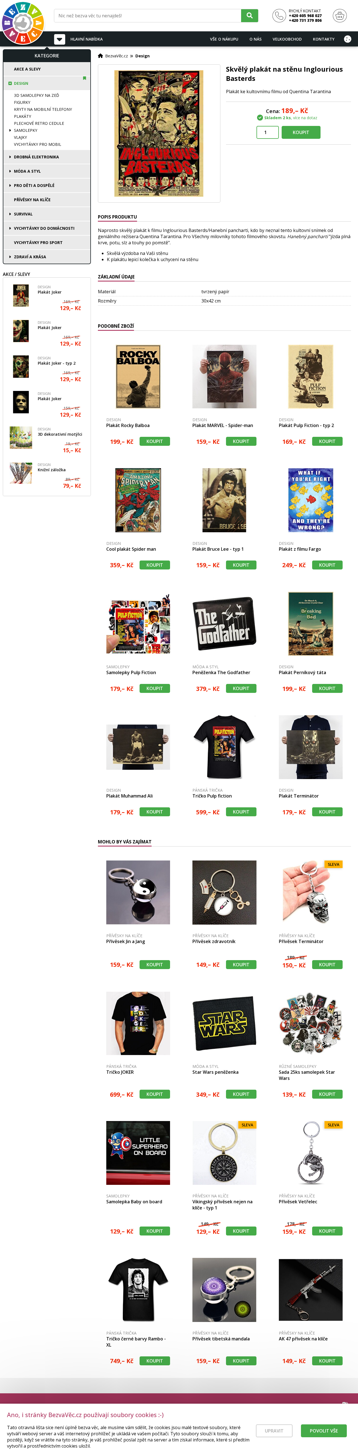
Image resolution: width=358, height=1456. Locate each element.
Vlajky (20, 137)
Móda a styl (27, 171)
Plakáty (22, 116)
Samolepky (25, 130)
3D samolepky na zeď (36, 95)
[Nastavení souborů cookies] (347, 38)
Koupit (301, 132)
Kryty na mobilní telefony (43, 109)
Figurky (22, 102)
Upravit (274, 1431)
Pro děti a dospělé (34, 185)
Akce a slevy (27, 69)
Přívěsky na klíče (32, 199)
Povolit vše (324, 1431)
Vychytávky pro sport (38, 242)
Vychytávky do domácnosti (44, 228)
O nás (255, 39)
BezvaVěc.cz (116, 55)
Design (21, 83)
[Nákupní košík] (340, 16)
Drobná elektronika (36, 157)
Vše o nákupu (224, 39)
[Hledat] (249, 15)
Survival (23, 214)
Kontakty (324, 39)
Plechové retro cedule (39, 123)
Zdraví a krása (30, 256)
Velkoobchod (287, 39)
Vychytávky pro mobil (37, 144)
